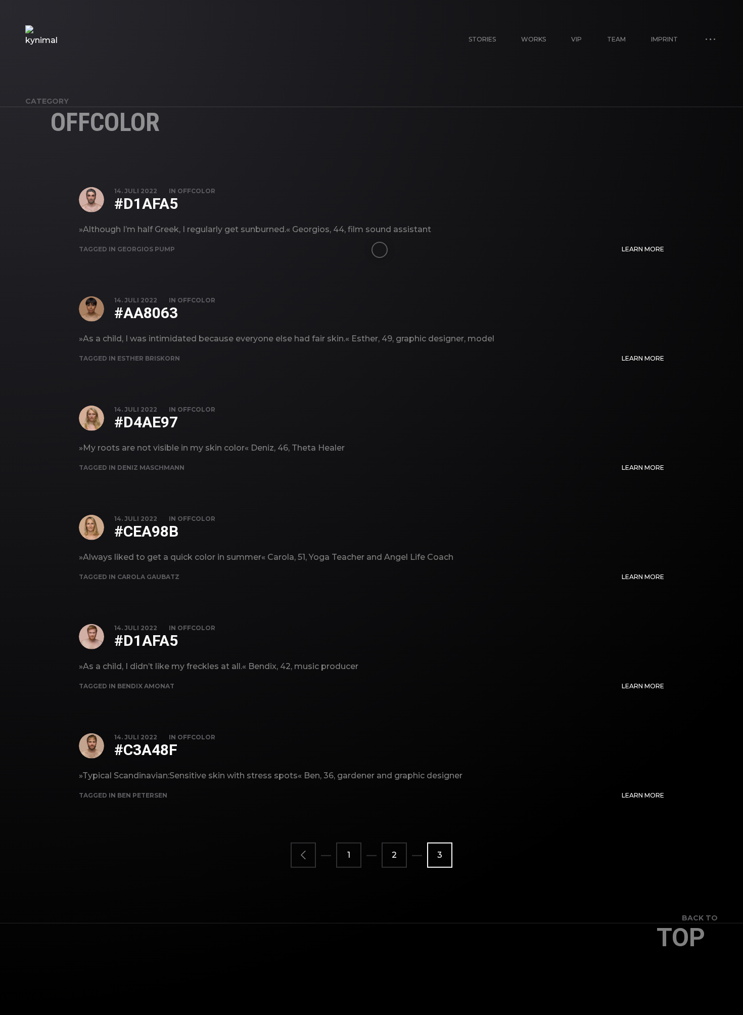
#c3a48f (145, 750)
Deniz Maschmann (150, 467)
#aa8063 (146, 313)
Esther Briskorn (148, 358)
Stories (482, 39)
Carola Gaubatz (148, 577)
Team (616, 39)
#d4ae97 (146, 422)
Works (533, 39)
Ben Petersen (142, 795)
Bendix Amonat (145, 686)
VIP (576, 39)
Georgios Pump (146, 249)
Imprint (664, 39)
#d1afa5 (146, 203)
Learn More (643, 249)
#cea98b (146, 531)
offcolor (196, 191)
